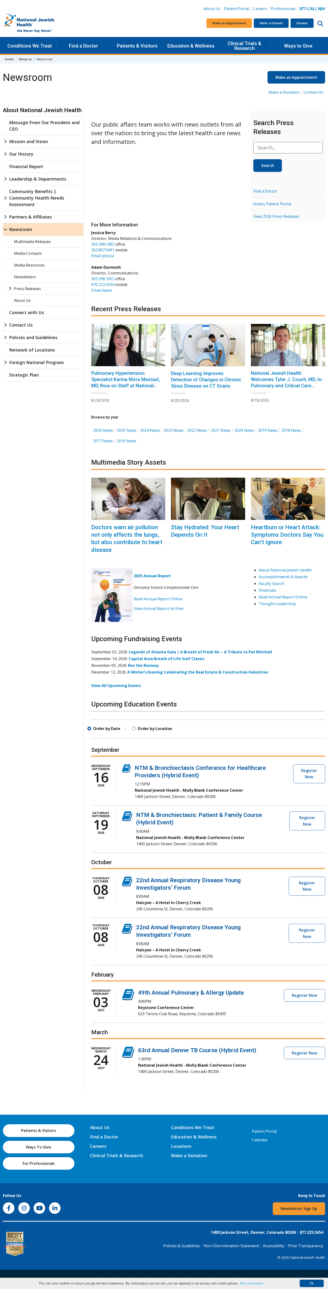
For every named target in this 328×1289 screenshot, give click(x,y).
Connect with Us (26, 312)
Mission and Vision (28, 141)
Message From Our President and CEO (44, 126)
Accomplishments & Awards (283, 576)
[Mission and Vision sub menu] (5, 141)
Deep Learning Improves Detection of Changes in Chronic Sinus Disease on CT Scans (206, 380)
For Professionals (39, 1163)
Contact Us (313, 92)
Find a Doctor (83, 46)
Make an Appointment (229, 23)
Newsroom (20, 229)
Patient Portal (236, 8)
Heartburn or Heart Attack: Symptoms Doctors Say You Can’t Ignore (287, 535)
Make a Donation (284, 92)
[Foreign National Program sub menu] (5, 362)
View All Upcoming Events (116, 685)
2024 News (150, 430)
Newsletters (25, 277)
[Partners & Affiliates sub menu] (5, 217)
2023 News (173, 430)
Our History (21, 154)
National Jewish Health (307, 1257)
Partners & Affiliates (30, 217)
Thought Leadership (277, 603)
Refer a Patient (271, 23)
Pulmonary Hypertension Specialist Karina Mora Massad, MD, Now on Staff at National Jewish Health (125, 382)
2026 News (103, 430)
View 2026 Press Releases (276, 216)
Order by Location (155, 728)
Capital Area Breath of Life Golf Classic (167, 658)
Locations (181, 1146)
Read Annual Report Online (158, 599)
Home (9, 59)
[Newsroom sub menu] (5, 229)
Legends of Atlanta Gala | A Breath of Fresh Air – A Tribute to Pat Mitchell (200, 652)
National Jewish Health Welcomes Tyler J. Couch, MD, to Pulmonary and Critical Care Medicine (286, 382)
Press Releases (27, 288)
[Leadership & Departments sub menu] (5, 179)
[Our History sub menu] (5, 154)
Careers (261, 8)
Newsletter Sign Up (299, 1208)
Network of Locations (32, 350)
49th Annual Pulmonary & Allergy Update (191, 992)
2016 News (126, 441)
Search (267, 165)
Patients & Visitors (137, 46)
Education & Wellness (190, 46)
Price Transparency (305, 1245)
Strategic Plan (24, 375)
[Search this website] (320, 23)
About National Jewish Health (285, 570)
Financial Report (26, 166)
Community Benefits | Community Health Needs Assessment (36, 197)
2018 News (291, 430)
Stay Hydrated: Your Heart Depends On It (205, 531)
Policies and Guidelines (33, 337)
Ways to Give (298, 46)
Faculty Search (271, 583)
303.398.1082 (102, 244)
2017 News (103, 441)
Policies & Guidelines (181, 1245)
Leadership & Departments (37, 179)
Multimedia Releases (32, 241)
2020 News (244, 430)
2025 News (126, 430)
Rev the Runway (143, 665)
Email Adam (101, 290)
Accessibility (273, 1245)
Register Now (309, 773)
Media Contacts (28, 253)
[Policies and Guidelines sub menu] (5, 337)
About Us (211, 8)
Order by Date (106, 728)
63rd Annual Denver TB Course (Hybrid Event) (197, 1050)
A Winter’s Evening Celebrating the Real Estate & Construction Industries (197, 672)
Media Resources (29, 265)
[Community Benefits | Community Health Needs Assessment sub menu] (5, 198)
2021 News (221, 430)
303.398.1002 (102, 278)
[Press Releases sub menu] (10, 288)
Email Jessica (102, 255)
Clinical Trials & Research (244, 46)
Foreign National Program (36, 362)
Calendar (260, 1140)
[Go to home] (39, 23)
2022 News (197, 430)
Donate (302, 23)
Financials (267, 590)
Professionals (283, 8)
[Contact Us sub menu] (5, 325)
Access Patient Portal (272, 204)
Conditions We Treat (29, 46)
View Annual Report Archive (158, 608)
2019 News (268, 430)
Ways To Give (38, 1147)
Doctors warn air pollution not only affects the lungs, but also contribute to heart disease (126, 538)
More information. (252, 1283)
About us (25, 59)
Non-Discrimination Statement (231, 1245)
